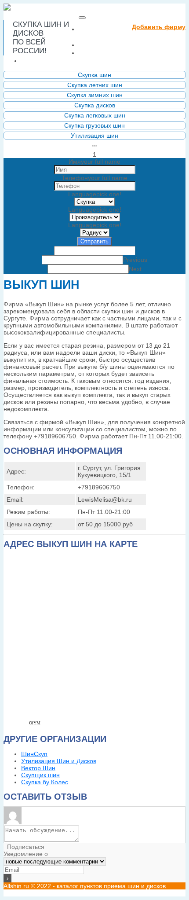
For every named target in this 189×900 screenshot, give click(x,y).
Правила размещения (122, 52)
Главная (99, 32)
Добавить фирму (158, 26)
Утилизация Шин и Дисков (58, 760)
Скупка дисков (94, 105)
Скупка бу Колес (44, 782)
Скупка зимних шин (95, 95)
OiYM (34, 722)
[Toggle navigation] (82, 17)
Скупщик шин (40, 775)
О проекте (99, 44)
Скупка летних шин (94, 84)
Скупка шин (94, 74)
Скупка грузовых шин (94, 125)
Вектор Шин (38, 767)
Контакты (40, 60)
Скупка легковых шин (94, 115)
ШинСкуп (34, 753)
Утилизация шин (94, 135)
